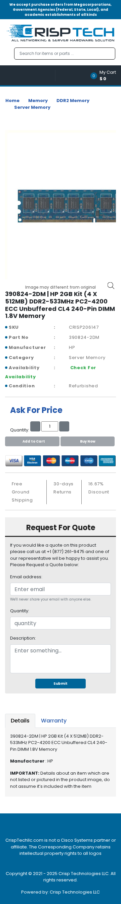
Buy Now (87, 441)
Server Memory (32, 107)
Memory (38, 100)
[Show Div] (30, 75)
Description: (23, 638)
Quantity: (19, 611)
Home (12, 100)
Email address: (26, 577)
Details (20, 720)
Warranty (54, 720)
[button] (105, 75)
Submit (60, 683)
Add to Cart (34, 441)
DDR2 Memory (72, 100)
